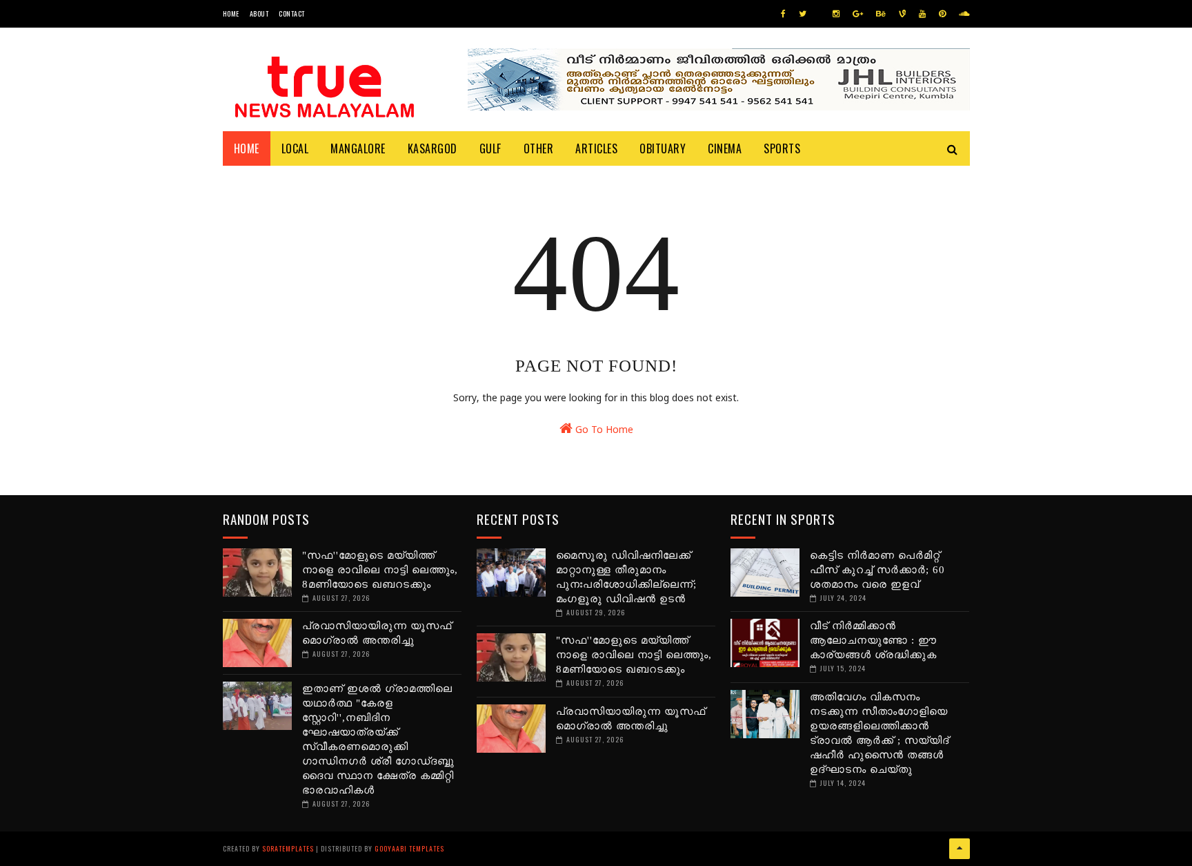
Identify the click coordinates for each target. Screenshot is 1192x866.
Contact (292, 13)
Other (539, 148)
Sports (782, 148)
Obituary (662, 148)
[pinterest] (942, 14)
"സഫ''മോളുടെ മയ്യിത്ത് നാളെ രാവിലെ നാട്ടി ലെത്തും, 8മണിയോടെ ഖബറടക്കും (380, 570)
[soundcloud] (964, 14)
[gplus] (858, 14)
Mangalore (358, 148)
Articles (596, 148)
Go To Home (603, 430)
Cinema (725, 148)
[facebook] (783, 14)
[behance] (881, 14)
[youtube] (922, 14)
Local (295, 148)
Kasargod (432, 148)
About (259, 13)
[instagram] (836, 14)
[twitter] (802, 14)
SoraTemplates (288, 848)
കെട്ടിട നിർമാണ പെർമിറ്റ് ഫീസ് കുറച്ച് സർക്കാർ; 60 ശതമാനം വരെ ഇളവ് (877, 570)
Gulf (490, 148)
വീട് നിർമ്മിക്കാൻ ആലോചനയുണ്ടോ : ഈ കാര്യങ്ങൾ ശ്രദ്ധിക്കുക (873, 640)
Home (231, 13)
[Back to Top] (959, 848)
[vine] (902, 14)
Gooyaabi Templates (409, 848)
